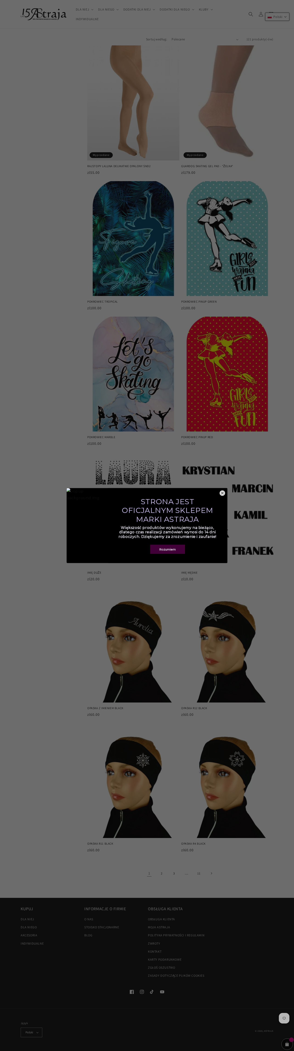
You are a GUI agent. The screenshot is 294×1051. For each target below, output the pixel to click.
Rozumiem (167, 549)
